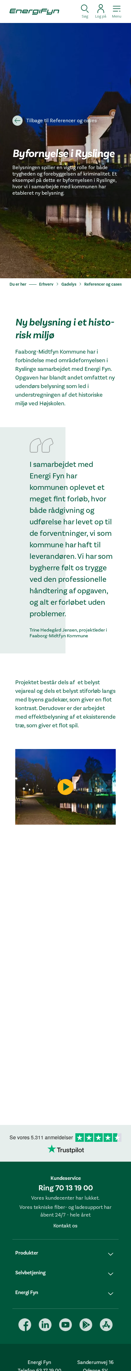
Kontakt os (65, 1226)
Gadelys (68, 284)
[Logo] (32, 11)
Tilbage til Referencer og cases (61, 120)
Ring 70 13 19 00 (65, 1188)
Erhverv (46, 284)
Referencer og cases (103, 284)
